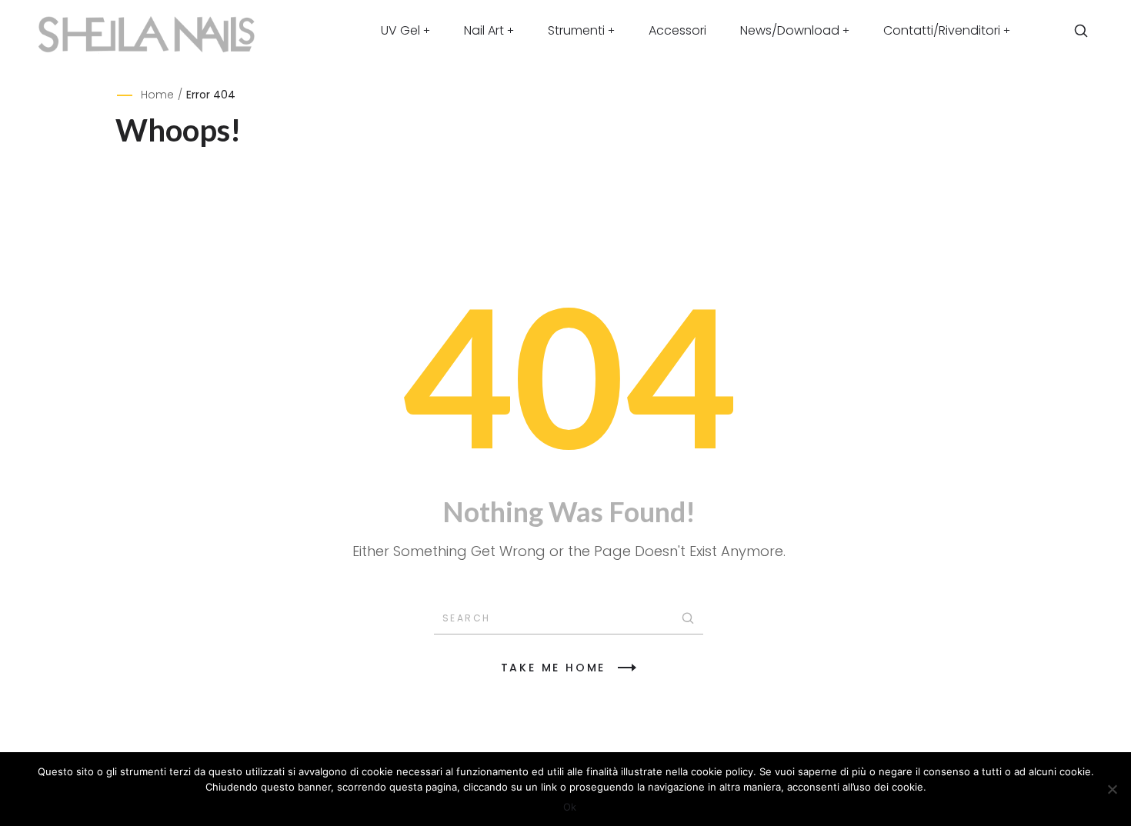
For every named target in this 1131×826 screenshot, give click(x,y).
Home (157, 94)
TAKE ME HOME (553, 667)
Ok (569, 807)
